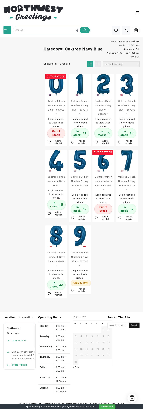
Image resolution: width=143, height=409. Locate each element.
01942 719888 (20, 365)
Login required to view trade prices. (56, 123)
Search (134, 325)
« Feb (76, 367)
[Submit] (85, 30)
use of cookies (88, 406)
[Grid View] (90, 64)
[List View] (98, 64)
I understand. (107, 406)
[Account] (126, 30)
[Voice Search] (77, 30)
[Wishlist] (116, 30)
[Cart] (136, 30)
